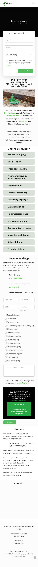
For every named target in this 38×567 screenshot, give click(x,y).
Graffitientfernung (17, 192)
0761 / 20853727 (15, 278)
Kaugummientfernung (19, 228)
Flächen (16, 115)
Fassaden (9, 115)
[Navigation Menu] (33, 4)
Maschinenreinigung (18, 235)
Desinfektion (22, 121)
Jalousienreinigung (17, 221)
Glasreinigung (15, 185)
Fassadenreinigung (17, 168)
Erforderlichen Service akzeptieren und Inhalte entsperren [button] (19, 412)
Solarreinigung (15, 242)
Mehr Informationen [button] (19, 400)
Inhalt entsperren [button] (19, 404)
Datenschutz (23, 551)
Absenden (25, 71)
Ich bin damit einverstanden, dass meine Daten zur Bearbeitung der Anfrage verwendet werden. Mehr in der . (19, 63)
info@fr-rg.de (14, 287)
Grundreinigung (9, 113)
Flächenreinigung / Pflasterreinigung (17, 177)
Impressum (14, 551)
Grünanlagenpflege (18, 199)
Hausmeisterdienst (18, 214)
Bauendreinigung (17, 154)
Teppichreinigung (17, 249)
